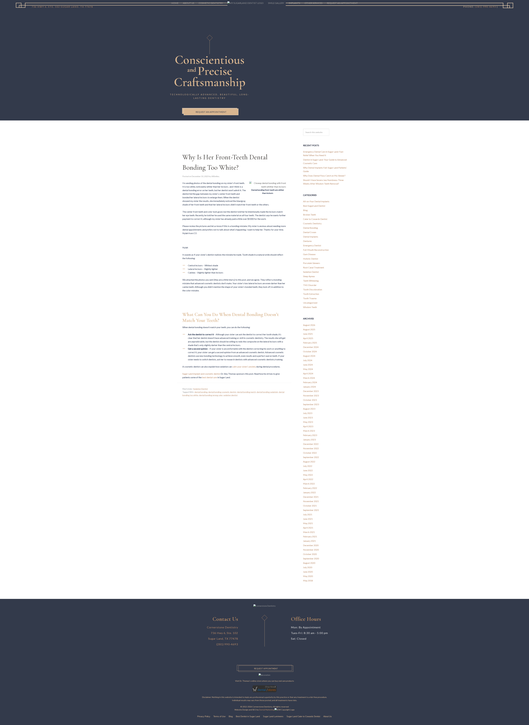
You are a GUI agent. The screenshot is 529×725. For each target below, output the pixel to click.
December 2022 (311, 444)
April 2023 (308, 426)
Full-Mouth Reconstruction (316, 250)
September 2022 (311, 457)
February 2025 (310, 342)
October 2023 (310, 400)
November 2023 (311, 395)
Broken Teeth (309, 214)
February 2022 (310, 488)
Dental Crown (309, 232)
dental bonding (201, 392)
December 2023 (311, 391)
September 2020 (311, 558)
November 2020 (311, 549)
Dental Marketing (266, 709)
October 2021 (310, 505)
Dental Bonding (310, 227)
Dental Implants (310, 236)
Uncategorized (310, 302)
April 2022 (308, 479)
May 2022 (308, 474)
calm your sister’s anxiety (244, 366)
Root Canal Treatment (313, 267)
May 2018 (308, 580)
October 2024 (310, 351)
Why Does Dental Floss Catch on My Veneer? (324, 175)
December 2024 (311, 347)
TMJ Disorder (310, 285)
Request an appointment (211, 111)
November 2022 (311, 448)
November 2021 (311, 501)
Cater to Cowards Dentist (315, 219)
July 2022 (307, 466)
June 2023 (308, 417)
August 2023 (309, 408)
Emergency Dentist (312, 245)
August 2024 (309, 356)
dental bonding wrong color (210, 395)
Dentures (307, 241)
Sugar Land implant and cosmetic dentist (201, 373)
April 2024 (308, 373)
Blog (305, 210)
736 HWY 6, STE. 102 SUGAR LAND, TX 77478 (62, 6)
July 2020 (307, 567)
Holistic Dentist (310, 258)
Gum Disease (309, 254)
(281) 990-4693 (227, 644)
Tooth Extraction (311, 294)
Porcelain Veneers (311, 263)
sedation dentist (230, 395)
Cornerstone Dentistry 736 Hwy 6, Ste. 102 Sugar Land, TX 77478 (222, 633)
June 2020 (308, 571)
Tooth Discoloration (312, 289)
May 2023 (308, 422)
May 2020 (308, 576)
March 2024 (309, 378)
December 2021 (311, 496)
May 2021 (308, 523)
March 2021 (309, 532)
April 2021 (308, 527)
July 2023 (307, 413)
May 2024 (308, 369)
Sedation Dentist (200, 389)
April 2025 (308, 338)
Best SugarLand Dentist (314, 205)
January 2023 (309, 439)
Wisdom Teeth (310, 307)
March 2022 (309, 483)
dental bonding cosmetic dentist (222, 392)
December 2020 (311, 545)
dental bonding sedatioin (267, 392)
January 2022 (309, 492)
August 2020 (309, 563)
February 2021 (310, 536)
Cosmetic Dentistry (312, 223)
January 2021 (309, 541)
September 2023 (311, 404)
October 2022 (310, 452)
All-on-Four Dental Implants (316, 201)
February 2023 (310, 435)
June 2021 (308, 519)
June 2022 (308, 470)
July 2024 (307, 360)
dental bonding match (246, 392)
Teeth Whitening (311, 280)
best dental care (209, 377)
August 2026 (309, 325)
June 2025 (308, 333)
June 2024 (308, 364)
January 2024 (309, 386)
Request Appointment (266, 668)
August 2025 (309, 329)
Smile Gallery (276, 3)
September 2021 (311, 510)
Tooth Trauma (309, 298)
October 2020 (310, 554)
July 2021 (307, 514)
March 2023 (309, 430)
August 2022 (309, 461)
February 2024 (310, 382)
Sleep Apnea (309, 276)
